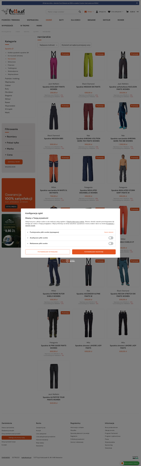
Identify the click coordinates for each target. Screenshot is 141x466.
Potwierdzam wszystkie (93, 252)
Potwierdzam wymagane (48, 252)
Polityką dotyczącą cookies (75, 221)
